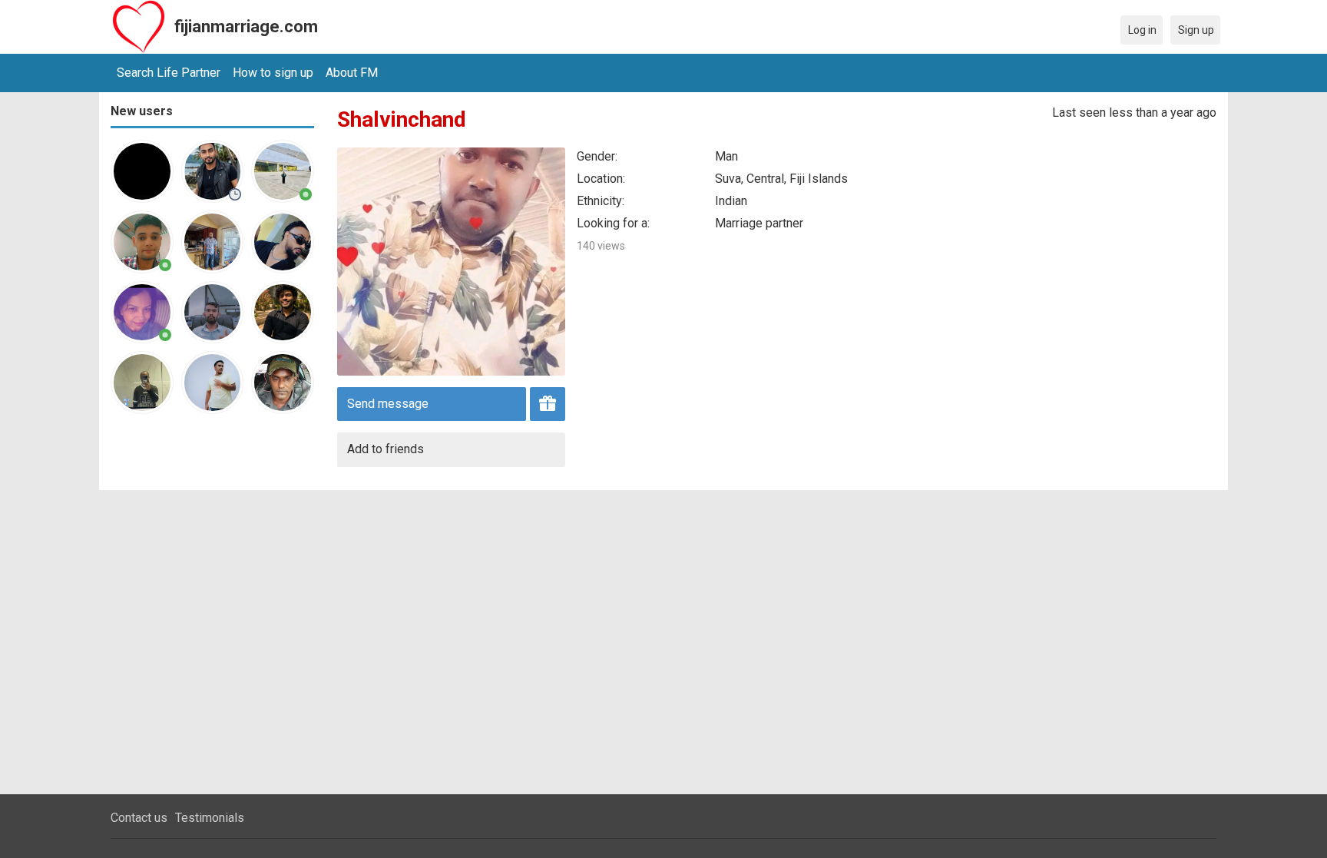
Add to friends (385, 449)
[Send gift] (547, 404)
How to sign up (273, 72)
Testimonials (209, 817)
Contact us (139, 817)
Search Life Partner (168, 72)
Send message (388, 403)
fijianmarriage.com (246, 26)
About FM (352, 72)
